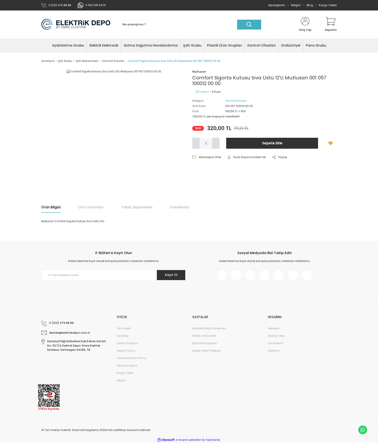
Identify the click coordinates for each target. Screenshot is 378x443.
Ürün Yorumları (91, 207)
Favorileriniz (275, 343)
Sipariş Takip (276, 336)
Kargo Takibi (328, 5)
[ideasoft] (166, 440)
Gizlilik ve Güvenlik (204, 336)
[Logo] (75, 24)
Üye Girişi (123, 336)
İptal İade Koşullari (204, 343)
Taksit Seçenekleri (136, 207)
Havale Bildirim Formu (131, 358)
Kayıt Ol (171, 275)
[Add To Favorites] (331, 143)
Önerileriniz (179, 207)
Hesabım (274, 328)
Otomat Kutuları (235, 101)
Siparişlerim (276, 5)
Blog (310, 5)
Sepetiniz (274, 350)
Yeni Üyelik (123, 328)
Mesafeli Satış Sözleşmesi (209, 328)
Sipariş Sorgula (127, 365)
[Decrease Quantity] (196, 143)
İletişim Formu (126, 350)
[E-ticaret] (188, 440)
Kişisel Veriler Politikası (206, 350)
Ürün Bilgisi (51, 207)
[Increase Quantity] (216, 143)
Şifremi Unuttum (127, 343)
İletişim (296, 5)
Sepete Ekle (272, 143)
